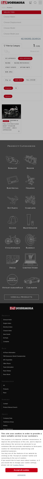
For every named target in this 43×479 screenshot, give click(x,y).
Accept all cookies (21, 470)
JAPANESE (21, 475)
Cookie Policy (18, 465)
